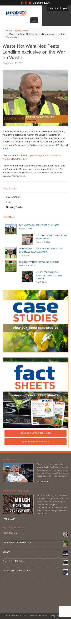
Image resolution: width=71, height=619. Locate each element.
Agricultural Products (36, 433)
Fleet (8, 202)
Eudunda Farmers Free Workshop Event (39, 262)
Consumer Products (35, 441)
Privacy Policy (49, 616)
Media (18, 30)
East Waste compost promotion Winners (39, 225)
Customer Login (57, 8)
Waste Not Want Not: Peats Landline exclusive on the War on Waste (34, 52)
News (26, 30)
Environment (12, 196)
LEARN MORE (43, 482)
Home (9, 30)
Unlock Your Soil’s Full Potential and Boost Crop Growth (49, 275)
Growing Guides (14, 207)
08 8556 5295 (41, 2)
